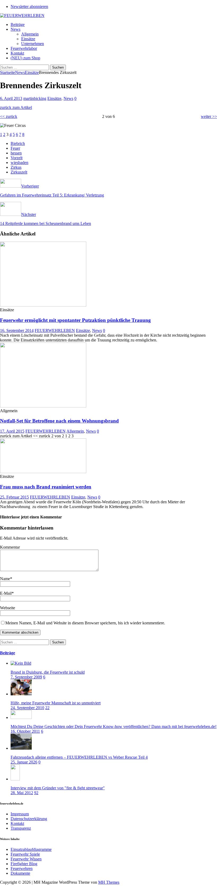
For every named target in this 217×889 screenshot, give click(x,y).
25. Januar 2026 (24, 762)
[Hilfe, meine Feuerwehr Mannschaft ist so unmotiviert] (21, 694)
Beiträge (18, 24)
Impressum (20, 814)
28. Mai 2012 (22, 792)
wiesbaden (19, 162)
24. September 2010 (27, 707)
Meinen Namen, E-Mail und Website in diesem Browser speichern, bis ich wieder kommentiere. (85, 623)
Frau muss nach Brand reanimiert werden (45, 487)
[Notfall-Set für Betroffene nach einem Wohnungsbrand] (43, 406)
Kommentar (10, 547)
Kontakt (17, 53)
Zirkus (16, 167)
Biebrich (18, 143)
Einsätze (28, 39)
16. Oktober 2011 (25, 731)
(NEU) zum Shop (25, 58)
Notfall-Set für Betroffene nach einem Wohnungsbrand (59, 421)
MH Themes (108, 882)
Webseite (7, 608)
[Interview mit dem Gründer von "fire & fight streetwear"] (15, 779)
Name (5, 578)
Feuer (15, 148)
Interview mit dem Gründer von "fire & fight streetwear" (58, 788)
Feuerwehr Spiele (25, 854)
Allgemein (30, 34)
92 (36, 792)
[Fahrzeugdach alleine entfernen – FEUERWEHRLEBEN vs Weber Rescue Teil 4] (21, 748)
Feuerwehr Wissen (26, 859)
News (15, 29)
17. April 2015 (12, 431)
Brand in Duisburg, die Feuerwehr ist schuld (48, 672)
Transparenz (21, 828)
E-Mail (6, 593)
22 (47, 707)
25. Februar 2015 (14, 497)
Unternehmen (32, 43)
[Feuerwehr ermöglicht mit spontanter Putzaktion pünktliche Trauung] (43, 305)
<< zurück (8, 116)
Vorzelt (16, 157)
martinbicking (34, 98)
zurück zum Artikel (16, 107)
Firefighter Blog (24, 863)
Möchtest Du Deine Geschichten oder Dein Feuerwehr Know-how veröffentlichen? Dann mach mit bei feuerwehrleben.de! (113, 726)
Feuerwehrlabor (24, 48)
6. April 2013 (11, 98)
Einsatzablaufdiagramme (31, 849)
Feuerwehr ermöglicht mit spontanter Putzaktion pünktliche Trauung (75, 320)
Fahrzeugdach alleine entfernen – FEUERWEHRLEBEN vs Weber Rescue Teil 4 (79, 757)
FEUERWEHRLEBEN (55, 330)
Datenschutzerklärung (29, 818)
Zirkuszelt (19, 172)
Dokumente (20, 873)
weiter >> (209, 116)
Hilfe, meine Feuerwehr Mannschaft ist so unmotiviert (56, 703)
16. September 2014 (17, 330)
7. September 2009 (26, 677)
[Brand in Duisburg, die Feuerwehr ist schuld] (21, 663)
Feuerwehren (22, 868)
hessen (16, 153)
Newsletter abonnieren (29, 6)
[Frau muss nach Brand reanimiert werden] (43, 471)
